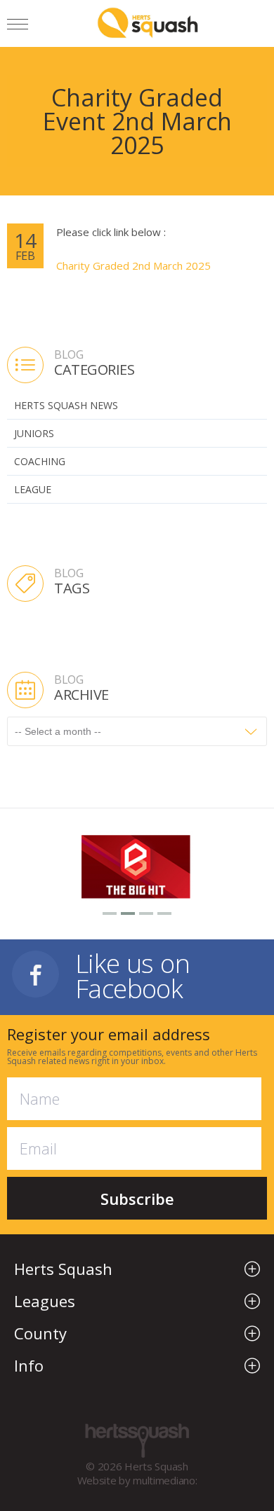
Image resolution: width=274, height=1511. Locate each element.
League (32, 489)
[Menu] (17, 26)
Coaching (39, 461)
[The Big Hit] (137, 865)
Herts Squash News (66, 405)
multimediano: (165, 1480)
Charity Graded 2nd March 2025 (133, 265)
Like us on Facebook (132, 974)
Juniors (34, 433)
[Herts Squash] (148, 22)
